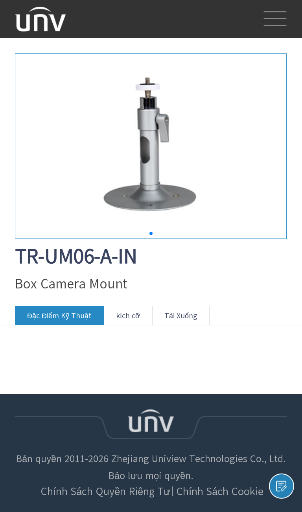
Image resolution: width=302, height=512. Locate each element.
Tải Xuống (180, 315)
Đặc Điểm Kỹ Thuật (59, 315)
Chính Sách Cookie (219, 491)
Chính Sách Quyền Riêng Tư (105, 491)
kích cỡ (128, 315)
